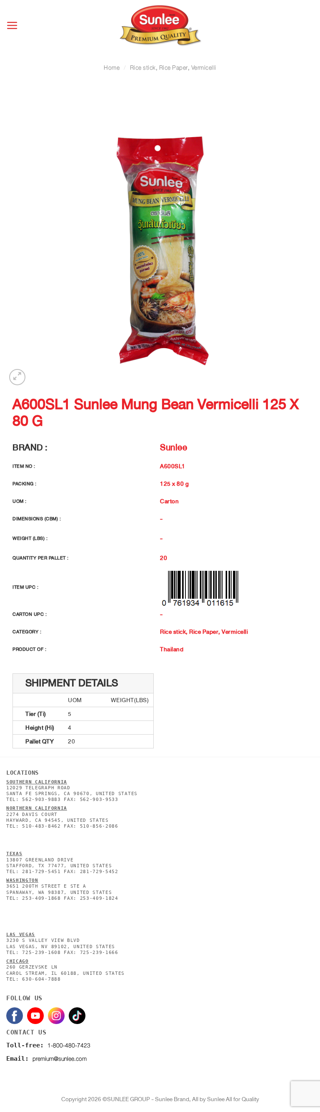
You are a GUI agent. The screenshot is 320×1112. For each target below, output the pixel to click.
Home (112, 68)
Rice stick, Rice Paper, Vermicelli (173, 68)
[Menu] (12, 25)
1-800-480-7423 (69, 1045)
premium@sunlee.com (59, 1059)
